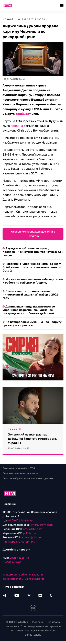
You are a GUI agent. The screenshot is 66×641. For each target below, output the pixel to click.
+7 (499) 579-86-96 (20, 520)
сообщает (23, 114)
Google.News (13, 561)
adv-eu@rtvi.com (32, 537)
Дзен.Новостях (19, 557)
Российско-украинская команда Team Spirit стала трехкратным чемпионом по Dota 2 (32, 267)
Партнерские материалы (19, 541)
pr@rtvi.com (30, 533)
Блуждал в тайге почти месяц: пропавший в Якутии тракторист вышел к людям (33, 252)
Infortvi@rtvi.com (42, 524)
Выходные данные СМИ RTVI (19, 468)
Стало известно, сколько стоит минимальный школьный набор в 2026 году (31, 294)
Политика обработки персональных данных (28, 478)
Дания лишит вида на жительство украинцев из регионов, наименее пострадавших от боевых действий (29, 310)
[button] (62, 5)
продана (16, 126)
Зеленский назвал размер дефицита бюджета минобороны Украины (33, 439)
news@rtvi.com (32, 529)
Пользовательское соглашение (20, 473)
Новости (9, 19)
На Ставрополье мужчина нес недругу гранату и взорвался (32, 323)
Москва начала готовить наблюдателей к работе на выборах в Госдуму (33, 280)
